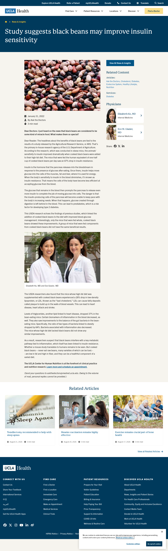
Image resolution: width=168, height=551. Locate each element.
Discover (132, 11)
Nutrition (110, 87)
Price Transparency (92, 509)
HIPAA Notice (52, 533)
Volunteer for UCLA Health (135, 523)
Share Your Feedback (12, 489)
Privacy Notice (66, 533)
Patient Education (91, 494)
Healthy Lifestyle (130, 84)
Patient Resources (92, 11)
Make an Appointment (52, 504)
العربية (5, 504)
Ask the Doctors (113, 81)
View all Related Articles (149, 451)
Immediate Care (50, 494)
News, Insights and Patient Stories (138, 494)
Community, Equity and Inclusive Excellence (143, 504)
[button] (51, 3)
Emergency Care (50, 499)
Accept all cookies (154, 544)
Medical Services (50, 509)
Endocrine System (114, 84)
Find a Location (49, 489)
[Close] (162, 531)
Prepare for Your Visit (93, 484)
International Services (12, 494)
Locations (114, 11)
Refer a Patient (73, 3)
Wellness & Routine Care (94, 523)
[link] (115, 146)
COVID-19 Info (90, 518)
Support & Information (93, 514)
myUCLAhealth (92, 3)
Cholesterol (125, 81)
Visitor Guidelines (91, 489)
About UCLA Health (132, 484)
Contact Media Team (133, 509)
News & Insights (19, 21)
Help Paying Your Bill (93, 504)
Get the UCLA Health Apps (14, 514)
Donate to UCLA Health (134, 514)
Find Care (69, 11)
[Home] (6, 21)
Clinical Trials (49, 514)
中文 (5, 499)
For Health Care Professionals (136, 499)
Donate (108, 3)
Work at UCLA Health (133, 518)
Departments (129, 489)
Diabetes (135, 81)
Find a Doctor (154, 11)
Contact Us (126, 3)
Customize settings (133, 544)
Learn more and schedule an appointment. (67, 366)
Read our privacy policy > (125, 538)
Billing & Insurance (92, 499)
